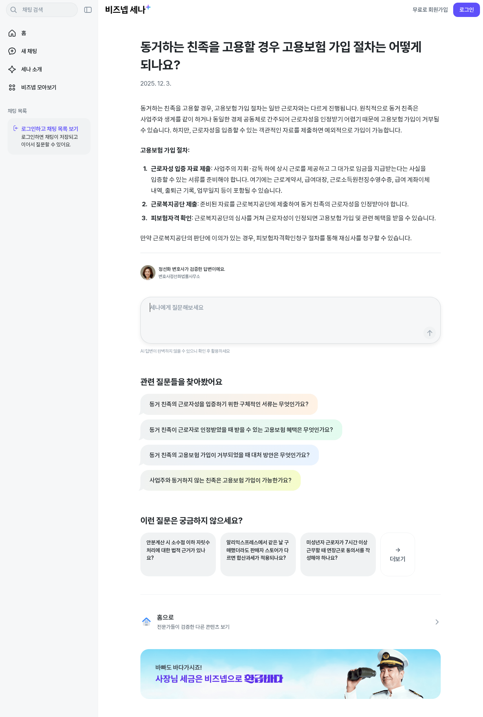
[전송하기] (429, 333)
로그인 (466, 9)
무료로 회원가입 (430, 9)
